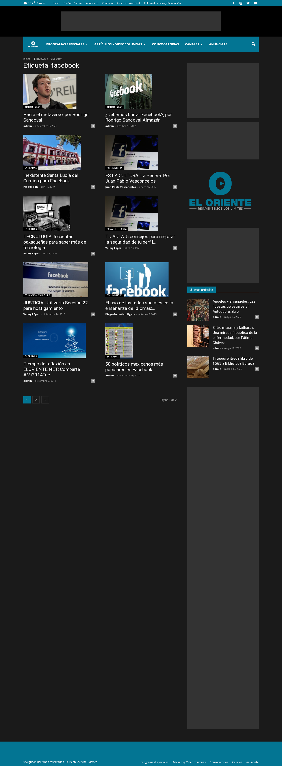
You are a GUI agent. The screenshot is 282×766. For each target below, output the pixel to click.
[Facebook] (233, 3)
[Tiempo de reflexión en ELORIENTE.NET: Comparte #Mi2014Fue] (59, 340)
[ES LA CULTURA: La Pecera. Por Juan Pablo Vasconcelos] (141, 152)
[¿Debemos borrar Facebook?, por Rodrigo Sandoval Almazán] (141, 91)
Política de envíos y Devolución (162, 3)
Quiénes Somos (72, 3)
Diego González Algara (120, 314)
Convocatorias (165, 44)
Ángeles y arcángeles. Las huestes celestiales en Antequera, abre (234, 306)
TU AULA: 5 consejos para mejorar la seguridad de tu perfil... (140, 239)
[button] (253, 44)
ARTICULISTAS (32, 107)
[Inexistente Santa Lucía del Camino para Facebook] (59, 152)
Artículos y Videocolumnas (118, 44)
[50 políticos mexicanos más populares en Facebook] (141, 341)
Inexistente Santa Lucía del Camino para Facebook (50, 178)
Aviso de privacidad (128, 3)
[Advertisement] (141, 21)
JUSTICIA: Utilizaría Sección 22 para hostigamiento (55, 305)
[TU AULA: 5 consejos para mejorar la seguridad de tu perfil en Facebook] (141, 213)
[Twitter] (248, 3)
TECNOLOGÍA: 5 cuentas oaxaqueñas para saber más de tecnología (54, 242)
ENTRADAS (31, 167)
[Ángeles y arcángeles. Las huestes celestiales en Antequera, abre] (198, 310)
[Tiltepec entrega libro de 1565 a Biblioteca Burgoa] (198, 367)
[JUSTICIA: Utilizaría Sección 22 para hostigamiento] (59, 279)
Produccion (30, 186)
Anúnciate (92, 3)
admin (27, 126)
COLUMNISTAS (114, 168)
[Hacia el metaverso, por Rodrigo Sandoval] (59, 91)
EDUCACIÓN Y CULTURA (37, 295)
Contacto (107, 3)
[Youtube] (255, 3)
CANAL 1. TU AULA (117, 229)
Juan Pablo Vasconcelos (120, 187)
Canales (192, 44)
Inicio (56, 3)
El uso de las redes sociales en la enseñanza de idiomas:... (139, 305)
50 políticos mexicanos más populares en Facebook (134, 366)
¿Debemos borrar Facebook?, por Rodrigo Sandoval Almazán (138, 117)
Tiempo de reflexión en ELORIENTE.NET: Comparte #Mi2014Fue (51, 369)
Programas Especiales (65, 44)
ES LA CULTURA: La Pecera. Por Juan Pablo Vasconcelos (137, 178)
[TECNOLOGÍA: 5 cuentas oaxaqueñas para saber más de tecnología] (59, 213)
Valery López (31, 253)
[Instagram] (240, 3)
